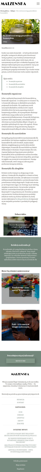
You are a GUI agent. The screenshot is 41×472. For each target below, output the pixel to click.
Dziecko (20, 415)
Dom (20, 412)
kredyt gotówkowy (22, 199)
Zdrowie (20, 424)
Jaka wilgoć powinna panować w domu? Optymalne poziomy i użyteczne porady (20, 446)
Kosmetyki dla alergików (16, 87)
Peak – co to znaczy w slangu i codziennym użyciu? (20, 325)
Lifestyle (20, 418)
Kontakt (20, 402)
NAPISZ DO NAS (20, 361)
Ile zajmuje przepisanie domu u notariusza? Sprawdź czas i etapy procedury (20, 440)
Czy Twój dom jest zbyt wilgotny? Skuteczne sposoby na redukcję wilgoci (20, 435)
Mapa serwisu (20, 465)
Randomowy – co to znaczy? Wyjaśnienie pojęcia (20, 289)
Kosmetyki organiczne (15, 81)
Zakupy (13, 11)
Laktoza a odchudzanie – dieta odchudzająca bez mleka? (20, 451)
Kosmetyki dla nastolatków (17, 84)
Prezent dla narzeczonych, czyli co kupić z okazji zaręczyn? (20, 226)
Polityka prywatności (20, 461)
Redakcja (20, 400)
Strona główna (4, 11)
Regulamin (20, 469)
